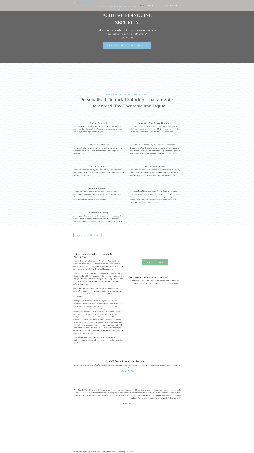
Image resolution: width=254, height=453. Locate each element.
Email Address (135, 424)
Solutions (163, 6)
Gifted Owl (130, 452)
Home (141, 6)
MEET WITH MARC (155, 262)
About (150, 6)
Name (132, 420)
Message (133, 431)
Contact (174, 6)
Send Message (139, 434)
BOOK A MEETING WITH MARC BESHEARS (127, 45)
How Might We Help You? (87, 235)
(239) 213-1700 (127, 371)
